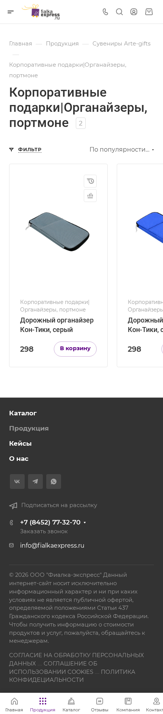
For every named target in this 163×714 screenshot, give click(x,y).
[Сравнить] (90, 195)
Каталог (23, 413)
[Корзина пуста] (149, 12)
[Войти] (133, 12)
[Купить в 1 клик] (90, 181)
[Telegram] (35, 481)
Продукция (29, 428)
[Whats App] (53, 481)
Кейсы (20, 443)
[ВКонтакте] (17, 481)
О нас (18, 458)
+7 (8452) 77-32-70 (50, 522)
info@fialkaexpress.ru (52, 545)
